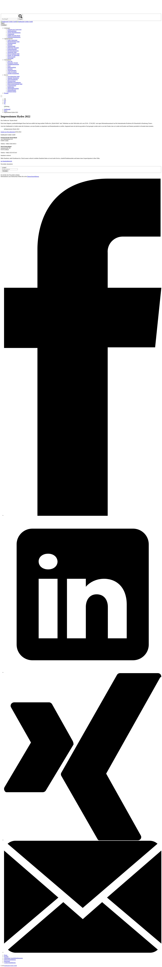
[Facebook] (82, 515)
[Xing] (82, 840)
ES (5, 102)
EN (5, 100)
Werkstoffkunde (11, 90)
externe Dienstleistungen (14, 32)
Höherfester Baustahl (13, 47)
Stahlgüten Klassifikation (14, 82)
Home (5, 955)
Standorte (9, 69)
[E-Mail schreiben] (82, 952)
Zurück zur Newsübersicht (8, 132)
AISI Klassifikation (12, 79)
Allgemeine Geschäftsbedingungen (13, 958)
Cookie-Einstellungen (10, 962)
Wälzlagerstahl (11, 46)
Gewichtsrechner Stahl (13, 76)
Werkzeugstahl (11, 56)
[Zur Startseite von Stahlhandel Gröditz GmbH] (17, 21)
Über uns (9, 61)
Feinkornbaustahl (12, 49)
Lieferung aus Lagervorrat (14, 29)
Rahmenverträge (11, 91)
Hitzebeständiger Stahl (13, 41)
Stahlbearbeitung (11, 31)
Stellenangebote (11, 67)
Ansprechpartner (11, 70)
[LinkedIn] (82, 672)
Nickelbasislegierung (13, 50)
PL (5, 103)
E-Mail (4, 167)
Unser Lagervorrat (12, 40)
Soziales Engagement (13, 73)
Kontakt (6, 93)
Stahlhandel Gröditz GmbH (10, 965)
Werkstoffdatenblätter (13, 88)
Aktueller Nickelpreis (13, 78)
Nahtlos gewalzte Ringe (13, 35)
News (9, 66)
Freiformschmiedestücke (13, 37)
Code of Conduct (12, 72)
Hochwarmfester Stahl (13, 53)
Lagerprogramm (11, 85)
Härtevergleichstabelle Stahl (14, 84)
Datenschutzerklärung (33, 176)
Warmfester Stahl (12, 52)
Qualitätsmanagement (13, 64)
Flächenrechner (11, 81)
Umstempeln (10, 34)
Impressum (7, 961)
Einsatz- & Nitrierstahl (13, 55)
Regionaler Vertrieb (12, 63)
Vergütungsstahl (11, 43)
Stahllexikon (10, 87)
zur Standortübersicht (6, 161)
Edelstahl (9, 44)
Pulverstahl (10, 58)
